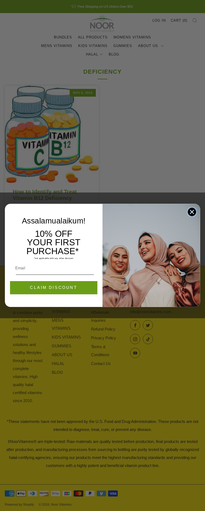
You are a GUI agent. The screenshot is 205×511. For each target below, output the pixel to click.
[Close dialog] (192, 212)
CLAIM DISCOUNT (53, 288)
